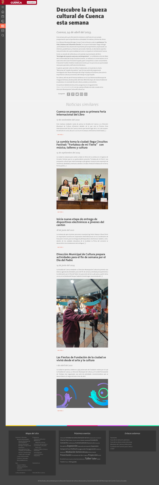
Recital (99, 455)
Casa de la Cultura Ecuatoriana (119, 440)
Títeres (66, 462)
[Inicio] (3, 11)
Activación (62, 437)
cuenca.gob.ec (31, 2)
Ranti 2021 (38, 447)
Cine (67, 440)
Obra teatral (92, 452)
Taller (88, 458)
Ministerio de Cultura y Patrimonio (121, 444)
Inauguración (81, 449)
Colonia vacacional (85, 440)
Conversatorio (81, 443)
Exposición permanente (84, 446)
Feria (68, 449)
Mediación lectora (74, 452)
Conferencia (71, 443)
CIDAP (112, 449)
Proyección (93, 455)
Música (86, 452)
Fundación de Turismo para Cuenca (121, 446)
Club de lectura (76, 440)
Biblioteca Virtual (40, 442)
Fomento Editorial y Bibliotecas (39, 440)
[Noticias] (3, 26)
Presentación (65, 455)
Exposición (72, 446)
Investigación (38, 452)
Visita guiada (73, 462)
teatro (98, 459)
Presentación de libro (77, 455)
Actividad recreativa (72, 438)
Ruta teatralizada (80, 459)
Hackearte (113, 438)
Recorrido (62, 459)
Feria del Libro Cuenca (38, 473)
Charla (62, 440)
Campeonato (93, 437)
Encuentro (63, 446)
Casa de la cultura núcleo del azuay (121, 442)
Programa (86, 455)
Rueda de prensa (69, 459)
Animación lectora (83, 438)
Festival (74, 449)
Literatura (98, 449)
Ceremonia (98, 437)
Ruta (75, 459)
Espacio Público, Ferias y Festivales (41, 450)
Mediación (62, 452)
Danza (89, 443)
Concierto (94, 440)
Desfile (93, 443)
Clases (70, 440)
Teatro (62, 462)
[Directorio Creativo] (3, 21)
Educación (97, 443)
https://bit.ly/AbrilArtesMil (65, 87)
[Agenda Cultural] (3, 16)
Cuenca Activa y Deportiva (38, 455)
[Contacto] (3, 30)
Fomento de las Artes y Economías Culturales (40, 445)
